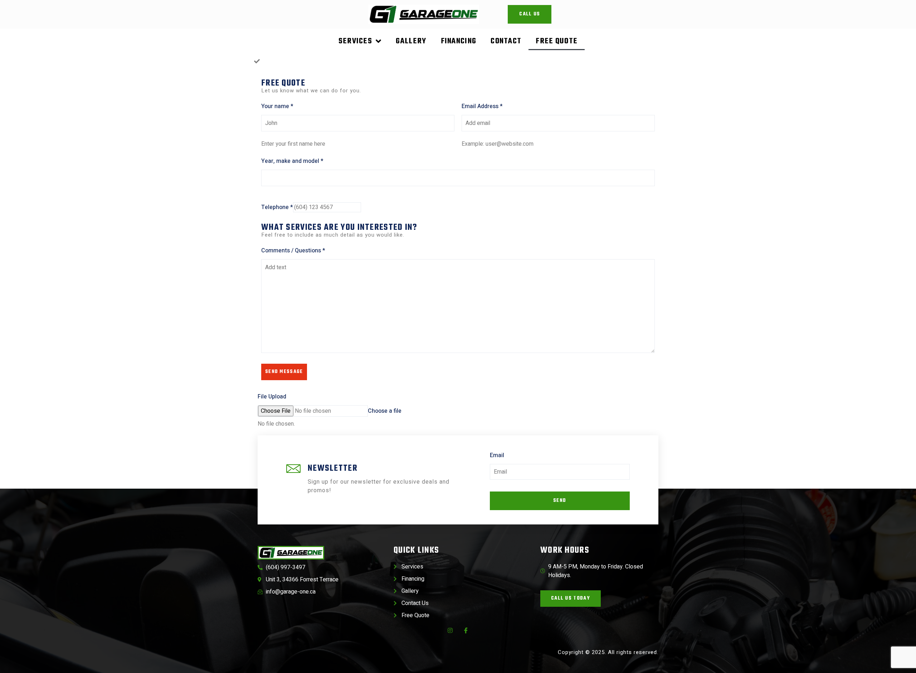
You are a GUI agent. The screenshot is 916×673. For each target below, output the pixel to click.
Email (497, 455)
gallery (411, 41)
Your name (277, 106)
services (355, 41)
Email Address (482, 106)
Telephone (277, 207)
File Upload (272, 396)
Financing (459, 41)
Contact (506, 41)
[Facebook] (466, 630)
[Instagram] (450, 630)
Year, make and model (292, 161)
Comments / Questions (293, 250)
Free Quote (557, 41)
